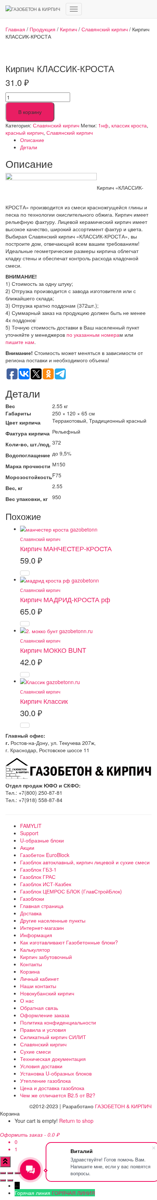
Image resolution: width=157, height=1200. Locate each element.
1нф (103, 125)
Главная (15, 29)
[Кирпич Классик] (50, 680)
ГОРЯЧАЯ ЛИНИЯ (73, 1192)
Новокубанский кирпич (47, 993)
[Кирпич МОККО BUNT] (56, 630)
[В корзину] (25, 573)
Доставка (31, 913)
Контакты (31, 964)
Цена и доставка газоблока (52, 1088)
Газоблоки (32, 898)
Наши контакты (38, 986)
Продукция (42, 29)
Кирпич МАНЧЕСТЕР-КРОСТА (66, 548)
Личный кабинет (39, 978)
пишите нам (19, 342)
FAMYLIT (31, 825)
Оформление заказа (44, 1015)
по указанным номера (92, 334)
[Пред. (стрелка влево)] (3, 1180)
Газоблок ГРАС (37, 876)
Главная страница (42, 905)
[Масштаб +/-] (3, 1173)
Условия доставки (41, 1066)
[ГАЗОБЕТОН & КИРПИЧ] (33, 9)
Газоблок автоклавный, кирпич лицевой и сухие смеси (85, 862)
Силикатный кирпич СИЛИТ (53, 1037)
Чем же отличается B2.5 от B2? (57, 1095)
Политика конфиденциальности (58, 1022)
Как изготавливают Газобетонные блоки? (69, 942)
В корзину (30, 111)
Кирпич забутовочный (46, 956)
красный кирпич (24, 132)
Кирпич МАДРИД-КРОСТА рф (65, 599)
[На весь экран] (10, 1173)
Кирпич (68, 29)
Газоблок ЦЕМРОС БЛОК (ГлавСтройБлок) (71, 891)
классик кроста (129, 125)
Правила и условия (43, 1029)
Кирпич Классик (44, 701)
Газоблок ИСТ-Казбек (45, 884)
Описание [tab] (32, 139)
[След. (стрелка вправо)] (10, 1180)
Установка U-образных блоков (56, 1073)
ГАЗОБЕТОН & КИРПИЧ (123, 1106)
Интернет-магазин (42, 927)
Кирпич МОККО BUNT (53, 650)
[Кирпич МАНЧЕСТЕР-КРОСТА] (58, 528)
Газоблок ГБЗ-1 (38, 869)
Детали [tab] (28, 147)
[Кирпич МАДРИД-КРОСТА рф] (59, 579)
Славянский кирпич (104, 29)
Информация (36, 935)
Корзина (30, 971)
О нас (27, 1000)
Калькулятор (35, 949)
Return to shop (76, 1120)
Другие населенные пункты (52, 920)
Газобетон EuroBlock (44, 854)
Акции (27, 847)
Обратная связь (39, 1007)
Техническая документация (53, 1058)
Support (29, 833)
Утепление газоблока (45, 1080)
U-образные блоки (42, 840)
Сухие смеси (35, 1051)
